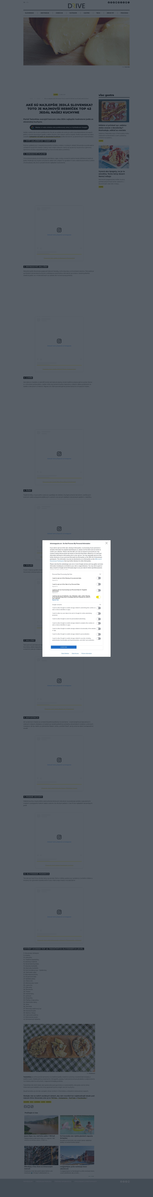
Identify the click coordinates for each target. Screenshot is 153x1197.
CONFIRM (63, 647)
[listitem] (76, 574)
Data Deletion (65, 653)
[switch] (98, 578)
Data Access (75, 653)
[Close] (107, 543)
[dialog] (76, 598)
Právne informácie (86, 653)
